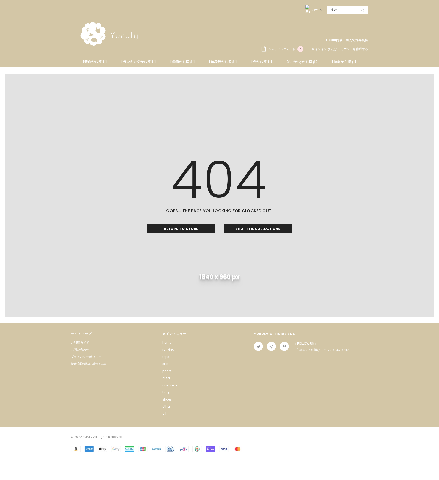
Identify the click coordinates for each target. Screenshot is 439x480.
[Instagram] (271, 346)
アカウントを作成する (353, 49)
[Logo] (109, 34)
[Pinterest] (284, 346)
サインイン (320, 49)
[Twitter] (258, 346)
